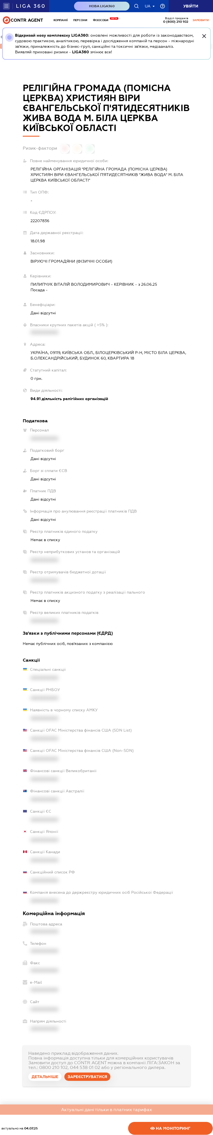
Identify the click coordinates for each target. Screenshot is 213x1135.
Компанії (61, 20)
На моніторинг (173, 1128)
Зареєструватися (87, 1076)
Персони (80, 20)
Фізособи (102, 20)
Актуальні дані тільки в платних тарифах (106, 1109)
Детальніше (45, 1076)
